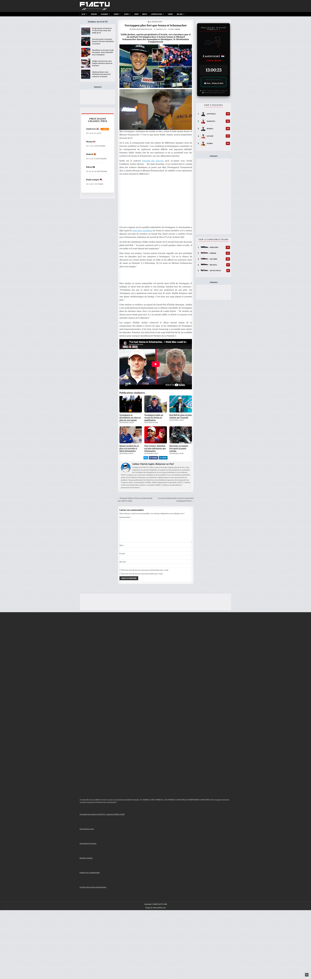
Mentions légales (86, 858)
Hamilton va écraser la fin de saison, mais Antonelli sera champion (103, 52)
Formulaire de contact (88, 843)
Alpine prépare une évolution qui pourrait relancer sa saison (101, 74)
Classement (104, 14)
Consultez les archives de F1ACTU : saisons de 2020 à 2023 (102, 814)
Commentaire (125, 517)
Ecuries (116, 14)
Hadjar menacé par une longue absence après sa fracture (102, 63)
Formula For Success (153, 161)
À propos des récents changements (93, 887)
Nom (121, 545)
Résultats (94, 14)
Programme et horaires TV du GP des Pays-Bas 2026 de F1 (102, 30)
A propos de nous (156, 14)
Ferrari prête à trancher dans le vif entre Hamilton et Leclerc (103, 41)
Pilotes (126, 14)
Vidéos (136, 14)
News (160, 22)
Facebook (154, 458)
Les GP (83, 14)
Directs (144, 14)
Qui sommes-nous (87, 829)
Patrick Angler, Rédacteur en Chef (141, 29)
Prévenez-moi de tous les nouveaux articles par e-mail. (142, 574)
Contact (170, 14)
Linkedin (164, 458)
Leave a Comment (175, 29)
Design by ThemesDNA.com (155, 908)
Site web (122, 562)
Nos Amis (179, 14)
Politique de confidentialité (90, 873)
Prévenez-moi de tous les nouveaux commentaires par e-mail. (144, 570)
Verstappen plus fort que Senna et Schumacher (156, 25)
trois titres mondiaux (142, 231)
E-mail (122, 554)
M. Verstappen (154, 22)
